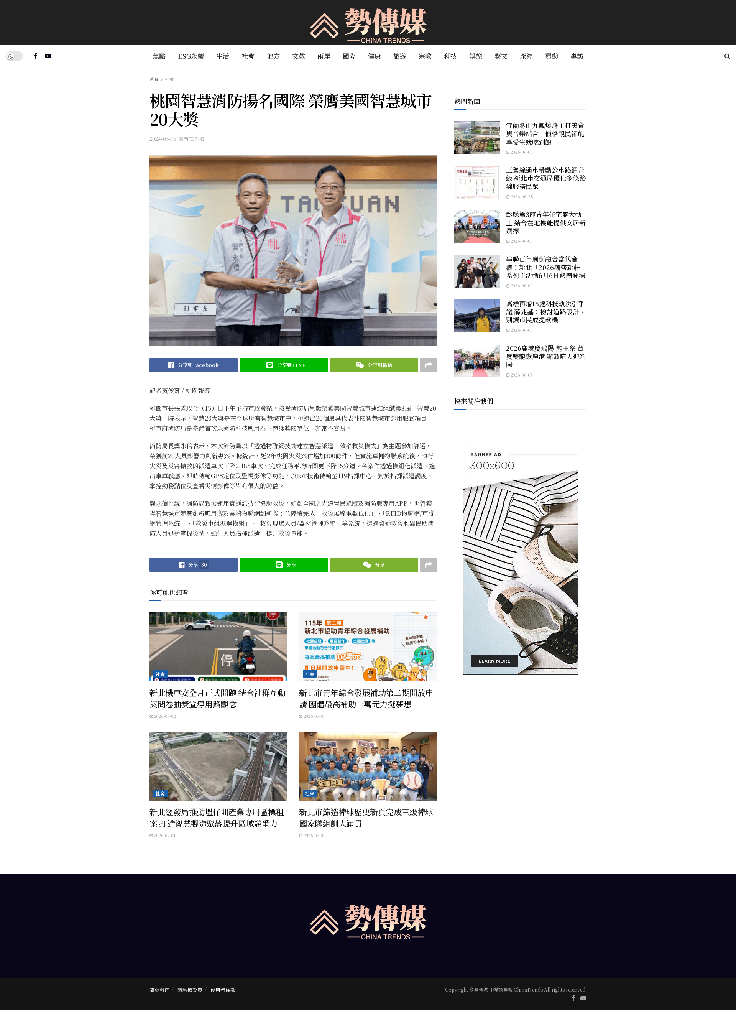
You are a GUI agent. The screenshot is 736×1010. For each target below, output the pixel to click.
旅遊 (399, 56)
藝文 (501, 56)
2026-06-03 (521, 330)
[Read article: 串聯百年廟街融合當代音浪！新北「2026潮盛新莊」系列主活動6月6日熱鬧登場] (477, 271)
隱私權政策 (189, 990)
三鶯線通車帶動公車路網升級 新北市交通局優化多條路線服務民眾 (546, 178)
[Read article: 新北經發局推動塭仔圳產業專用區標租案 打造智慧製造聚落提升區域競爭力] (219, 766)
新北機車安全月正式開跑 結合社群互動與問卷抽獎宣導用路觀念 (217, 698)
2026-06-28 (521, 196)
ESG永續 (191, 56)
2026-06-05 (521, 152)
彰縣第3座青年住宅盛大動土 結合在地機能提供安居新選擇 (546, 222)
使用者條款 (222, 990)
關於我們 (159, 990)
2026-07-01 (313, 716)
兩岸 (323, 56)
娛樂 (475, 56)
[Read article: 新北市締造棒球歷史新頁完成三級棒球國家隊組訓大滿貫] (368, 766)
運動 (551, 56)
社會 (248, 56)
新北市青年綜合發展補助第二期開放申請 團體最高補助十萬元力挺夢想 (366, 698)
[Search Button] (727, 56)
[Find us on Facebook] (35, 56)
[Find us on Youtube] (48, 56)
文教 (298, 56)
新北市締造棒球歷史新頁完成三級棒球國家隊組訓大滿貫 (366, 817)
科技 (450, 56)
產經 (526, 56)
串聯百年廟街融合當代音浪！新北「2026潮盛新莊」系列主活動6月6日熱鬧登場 (546, 267)
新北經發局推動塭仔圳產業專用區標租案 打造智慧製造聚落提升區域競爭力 (217, 817)
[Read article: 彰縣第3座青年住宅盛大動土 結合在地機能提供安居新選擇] (477, 226)
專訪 (576, 56)
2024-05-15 (163, 138)
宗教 (425, 56)
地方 (273, 56)
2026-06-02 (521, 285)
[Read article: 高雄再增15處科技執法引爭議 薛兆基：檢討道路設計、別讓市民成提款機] (477, 315)
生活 (222, 56)
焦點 (159, 56)
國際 (349, 56)
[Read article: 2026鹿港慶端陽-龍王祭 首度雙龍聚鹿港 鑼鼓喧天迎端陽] (477, 360)
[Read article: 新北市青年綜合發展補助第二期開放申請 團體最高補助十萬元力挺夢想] (368, 646)
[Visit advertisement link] (520, 560)
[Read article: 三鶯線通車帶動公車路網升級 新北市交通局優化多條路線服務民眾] (477, 182)
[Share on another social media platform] (428, 365)
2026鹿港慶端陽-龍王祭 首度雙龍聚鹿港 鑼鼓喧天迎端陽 (546, 356)
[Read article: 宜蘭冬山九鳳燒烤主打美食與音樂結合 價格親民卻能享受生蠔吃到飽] (477, 137)
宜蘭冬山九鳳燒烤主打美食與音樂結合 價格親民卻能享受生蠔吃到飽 (545, 133)
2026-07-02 (164, 716)
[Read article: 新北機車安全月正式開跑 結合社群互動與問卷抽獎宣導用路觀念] (219, 646)
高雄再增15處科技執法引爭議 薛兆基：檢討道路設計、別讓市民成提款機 (546, 312)
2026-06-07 (521, 375)
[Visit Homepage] (368, 23)
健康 (374, 56)
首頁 (154, 79)
